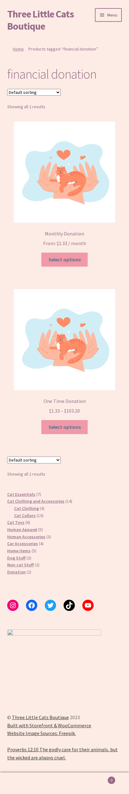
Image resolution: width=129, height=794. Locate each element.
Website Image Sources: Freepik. (41, 733)
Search (64, 783)
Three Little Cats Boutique (40, 20)
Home (18, 49)
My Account (21, 783)
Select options (65, 259)
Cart (99, 777)
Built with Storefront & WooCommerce (49, 725)
